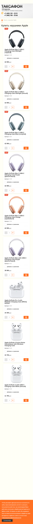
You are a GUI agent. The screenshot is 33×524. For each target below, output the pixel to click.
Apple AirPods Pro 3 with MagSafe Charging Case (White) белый (16, 301)
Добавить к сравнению (13, 58)
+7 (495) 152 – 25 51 (11, 13)
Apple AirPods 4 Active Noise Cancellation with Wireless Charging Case (15, 344)
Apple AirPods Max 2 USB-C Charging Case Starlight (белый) (16, 92)
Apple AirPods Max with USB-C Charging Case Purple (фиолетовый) (15, 259)
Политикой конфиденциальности (12, 518)
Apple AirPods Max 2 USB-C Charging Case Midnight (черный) (14, 51)
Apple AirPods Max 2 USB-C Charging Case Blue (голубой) (15, 133)
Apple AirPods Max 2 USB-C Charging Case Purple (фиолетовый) (14, 175)
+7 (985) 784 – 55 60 (11, 15)
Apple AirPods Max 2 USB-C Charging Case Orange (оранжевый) (14, 217)
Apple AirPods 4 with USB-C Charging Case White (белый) (15, 385)
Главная (2, 20)
